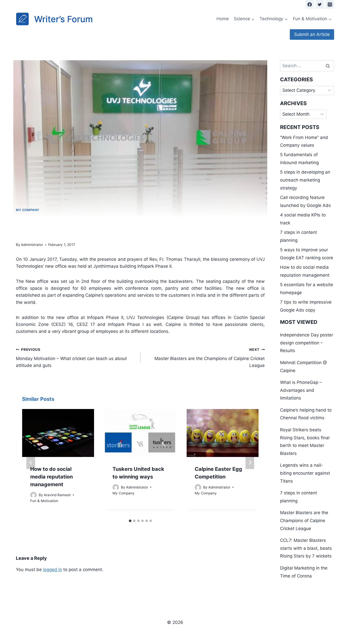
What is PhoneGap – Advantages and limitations (301, 390)
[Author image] (33, 495)
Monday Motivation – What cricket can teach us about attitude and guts (71, 357)
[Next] (249, 462)
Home (223, 18)
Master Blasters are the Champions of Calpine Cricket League (210, 357)
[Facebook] (309, 4)
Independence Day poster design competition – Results (306, 342)
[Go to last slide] (30, 462)
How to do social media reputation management (51, 476)
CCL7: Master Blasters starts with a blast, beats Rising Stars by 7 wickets (306, 548)
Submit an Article (312, 34)
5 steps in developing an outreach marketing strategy (305, 180)
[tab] (130, 521)
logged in (52, 569)
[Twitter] (319, 4)
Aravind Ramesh (57, 495)
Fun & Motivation (44, 501)
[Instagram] (329, 4)
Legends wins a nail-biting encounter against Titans (305, 473)
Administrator (32, 245)
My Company (27, 210)
